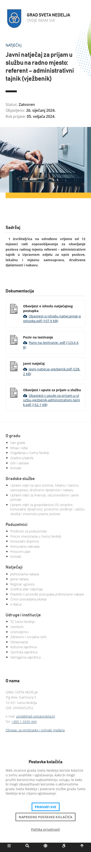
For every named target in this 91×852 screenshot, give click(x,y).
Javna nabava (19, 579)
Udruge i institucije (23, 615)
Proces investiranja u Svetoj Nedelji (35, 536)
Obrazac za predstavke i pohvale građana (35, 730)
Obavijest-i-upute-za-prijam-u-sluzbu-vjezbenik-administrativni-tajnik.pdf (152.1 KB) (51, 400)
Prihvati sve (45, 806)
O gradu (13, 436)
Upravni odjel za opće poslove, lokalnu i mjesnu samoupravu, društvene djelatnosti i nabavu (44, 487)
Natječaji (14, 567)
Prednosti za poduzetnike (28, 531)
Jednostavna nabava (24, 574)
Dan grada (17, 442)
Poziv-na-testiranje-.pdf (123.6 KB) (51, 345)
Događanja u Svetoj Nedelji (29, 452)
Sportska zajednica (23, 652)
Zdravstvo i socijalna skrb (28, 637)
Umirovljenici (19, 632)
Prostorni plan (20, 551)
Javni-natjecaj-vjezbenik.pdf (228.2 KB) (51, 371)
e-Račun (16, 604)
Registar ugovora (22, 584)
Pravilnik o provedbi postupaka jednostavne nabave (47, 594)
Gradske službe (20, 479)
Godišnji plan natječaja (26, 589)
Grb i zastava (19, 463)
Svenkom (17, 627)
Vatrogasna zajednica (25, 657)
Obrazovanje (19, 642)
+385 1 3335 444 (24, 721)
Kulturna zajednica (23, 647)
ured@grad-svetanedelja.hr (35, 716)
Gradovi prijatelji (21, 458)
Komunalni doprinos (24, 541)
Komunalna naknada (24, 546)
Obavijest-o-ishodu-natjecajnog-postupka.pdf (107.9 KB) (52, 318)
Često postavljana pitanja (28, 599)
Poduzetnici (17, 525)
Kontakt (15, 468)
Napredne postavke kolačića (45, 817)
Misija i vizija (19, 448)
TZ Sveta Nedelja (22, 621)
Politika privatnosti (45, 829)
